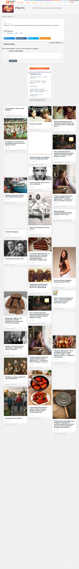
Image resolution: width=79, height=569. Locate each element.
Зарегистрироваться (64, 2)
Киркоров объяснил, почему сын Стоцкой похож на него (14, 196)
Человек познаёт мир (10, 116)
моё (16, 33)
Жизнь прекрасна (58, 162)
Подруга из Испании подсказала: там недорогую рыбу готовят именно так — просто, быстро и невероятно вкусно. (63, 454)
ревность (10, 33)
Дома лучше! (32, 164)
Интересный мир (57, 132)
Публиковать (13, 61)
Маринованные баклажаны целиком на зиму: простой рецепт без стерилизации (38, 285)
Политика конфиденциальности (37, 100)
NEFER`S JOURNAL (9, 237)
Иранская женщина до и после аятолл (39, 228)
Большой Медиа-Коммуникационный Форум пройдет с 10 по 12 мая (63, 212)
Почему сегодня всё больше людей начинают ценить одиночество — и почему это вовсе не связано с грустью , (63, 198)
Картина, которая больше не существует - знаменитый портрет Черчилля (14, 347)
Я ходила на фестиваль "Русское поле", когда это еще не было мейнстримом (39, 527)
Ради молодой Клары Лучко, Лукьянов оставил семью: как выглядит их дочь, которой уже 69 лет (64, 124)
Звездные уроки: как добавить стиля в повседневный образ (39, 157)
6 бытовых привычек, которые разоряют (64, 482)
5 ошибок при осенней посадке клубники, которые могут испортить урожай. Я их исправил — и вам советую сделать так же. (39, 468)
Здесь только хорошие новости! (12, 150)
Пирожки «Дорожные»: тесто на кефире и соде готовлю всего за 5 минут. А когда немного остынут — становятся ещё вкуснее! (64, 354)
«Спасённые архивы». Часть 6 (15, 518)
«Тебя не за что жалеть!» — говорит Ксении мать (38, 77)
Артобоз (31, 129)
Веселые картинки (35, 124)
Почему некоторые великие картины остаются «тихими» (14, 559)
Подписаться (39, 68)
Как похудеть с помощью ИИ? (15, 468)
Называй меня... (33, 86)
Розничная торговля (58, 220)
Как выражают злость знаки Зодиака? (14, 109)
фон (21, 33)
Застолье (56, 206)
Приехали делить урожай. (13, 418)
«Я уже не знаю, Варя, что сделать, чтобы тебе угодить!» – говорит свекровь (38, 82)
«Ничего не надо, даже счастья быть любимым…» (39, 183)
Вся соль (4, 16)
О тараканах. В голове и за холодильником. (36, 95)
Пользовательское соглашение (37, 99)
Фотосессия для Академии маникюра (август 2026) (62, 281)
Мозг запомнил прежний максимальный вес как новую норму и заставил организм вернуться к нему (64, 154)
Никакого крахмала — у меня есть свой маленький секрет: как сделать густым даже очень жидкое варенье (39, 497)
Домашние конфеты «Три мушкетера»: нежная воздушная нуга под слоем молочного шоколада (14, 320)
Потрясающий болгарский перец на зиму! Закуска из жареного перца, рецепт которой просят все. (38, 410)
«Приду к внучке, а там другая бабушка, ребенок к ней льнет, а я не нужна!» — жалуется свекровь (38, 90)
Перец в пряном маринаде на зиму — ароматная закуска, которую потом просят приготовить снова (63, 300)
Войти (72, 2)
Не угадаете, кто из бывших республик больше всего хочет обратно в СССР (15, 143)
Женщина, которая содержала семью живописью (15, 377)
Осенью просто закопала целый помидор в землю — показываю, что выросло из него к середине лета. (38, 439)
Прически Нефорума (12, 232)
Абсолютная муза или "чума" (14, 258)
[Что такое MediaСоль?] (76, 1)
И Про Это (20, 8)
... (14, 16)
